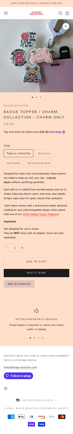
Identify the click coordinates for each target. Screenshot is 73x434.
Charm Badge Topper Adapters (41, 214)
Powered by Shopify (54, 408)
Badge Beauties (16, 105)
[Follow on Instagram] (5, 388)
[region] (36, 319)
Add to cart (36, 261)
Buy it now (36, 273)
